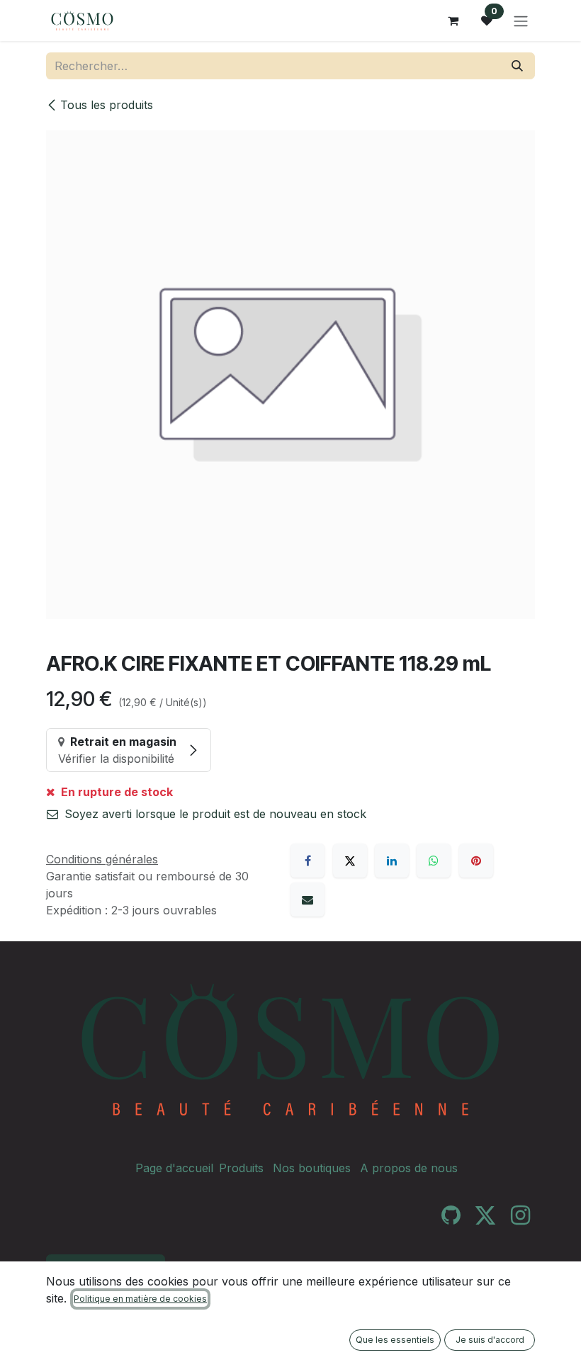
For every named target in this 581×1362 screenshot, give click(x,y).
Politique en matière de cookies (140, 1298)
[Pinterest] (476, 861)
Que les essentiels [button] (395, 1339)
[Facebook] (307, 861)
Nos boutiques (312, 1168)
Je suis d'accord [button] (490, 1339)
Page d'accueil (174, 1168)
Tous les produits (106, 105)
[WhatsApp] (434, 861)
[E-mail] (307, 899)
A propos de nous (409, 1168)
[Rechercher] (517, 65)
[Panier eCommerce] (453, 20)
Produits (241, 1168)
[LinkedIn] (392, 861)
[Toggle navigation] (521, 20)
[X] (350, 861)
